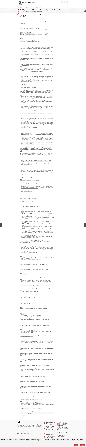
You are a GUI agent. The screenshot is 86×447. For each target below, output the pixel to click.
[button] (85, 11)
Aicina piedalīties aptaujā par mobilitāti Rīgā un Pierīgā (50, 426)
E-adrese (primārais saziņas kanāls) (62, 423)
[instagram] (66, 2)
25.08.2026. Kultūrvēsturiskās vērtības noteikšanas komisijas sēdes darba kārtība (50, 437)
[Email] (68, 2)
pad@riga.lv (61, 425)
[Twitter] (61, 2)
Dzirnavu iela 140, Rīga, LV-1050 (62, 422)
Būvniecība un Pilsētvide (28, 7)
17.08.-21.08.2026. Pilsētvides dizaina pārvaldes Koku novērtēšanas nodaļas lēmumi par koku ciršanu (50, 429)
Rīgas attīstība (20, 7)
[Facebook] (63, 2)
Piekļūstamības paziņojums (22, 431)
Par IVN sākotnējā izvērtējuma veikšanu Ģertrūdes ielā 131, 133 (49, 434)
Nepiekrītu (82, 445)
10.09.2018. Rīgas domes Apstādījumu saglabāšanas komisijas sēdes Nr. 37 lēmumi (36, 14)
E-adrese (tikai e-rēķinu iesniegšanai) (62, 424)
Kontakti (40, 7)
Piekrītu (76, 445)
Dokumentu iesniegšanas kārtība (23, 433)
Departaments (35, 7)
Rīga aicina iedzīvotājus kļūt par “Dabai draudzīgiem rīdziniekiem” (50, 423)
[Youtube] (64, 2)
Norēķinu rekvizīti (21, 428)
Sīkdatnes (38, 440)
